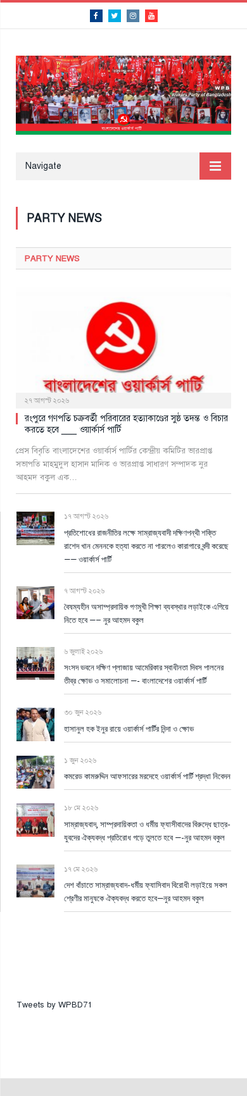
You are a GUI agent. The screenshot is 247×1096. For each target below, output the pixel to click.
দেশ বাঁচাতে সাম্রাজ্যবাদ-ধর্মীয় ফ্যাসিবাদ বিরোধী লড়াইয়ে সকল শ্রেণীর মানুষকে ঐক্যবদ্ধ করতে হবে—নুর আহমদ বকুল (145, 891)
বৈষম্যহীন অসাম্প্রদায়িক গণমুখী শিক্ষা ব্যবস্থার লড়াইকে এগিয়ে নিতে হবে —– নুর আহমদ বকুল (146, 613)
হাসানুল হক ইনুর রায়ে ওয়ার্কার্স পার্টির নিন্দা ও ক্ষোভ (129, 728)
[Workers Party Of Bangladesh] (123, 93)
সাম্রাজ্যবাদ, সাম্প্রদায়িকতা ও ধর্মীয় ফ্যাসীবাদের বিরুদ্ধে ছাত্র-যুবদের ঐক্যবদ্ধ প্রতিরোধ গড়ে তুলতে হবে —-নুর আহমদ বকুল (147, 830)
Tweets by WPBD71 (54, 1005)
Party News (52, 259)
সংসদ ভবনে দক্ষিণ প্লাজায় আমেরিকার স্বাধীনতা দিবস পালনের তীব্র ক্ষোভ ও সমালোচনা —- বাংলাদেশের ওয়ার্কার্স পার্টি (144, 674)
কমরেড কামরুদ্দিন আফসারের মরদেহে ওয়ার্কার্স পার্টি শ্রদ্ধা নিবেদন (147, 776)
